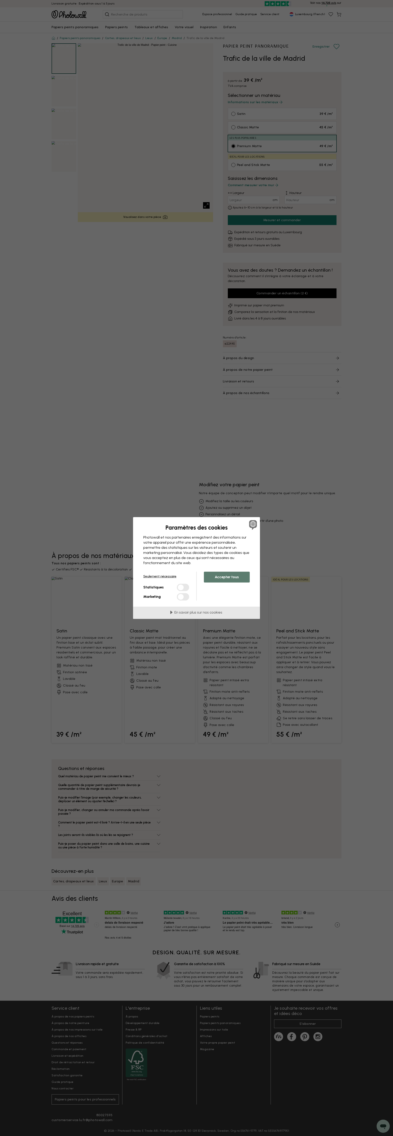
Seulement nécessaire (159, 576)
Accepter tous (227, 577)
